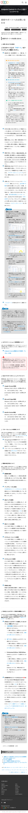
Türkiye (17, 792)
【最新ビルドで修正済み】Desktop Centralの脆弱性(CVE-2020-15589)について (14, 757)
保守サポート (17, 772)
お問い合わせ (7, 767)
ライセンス (24, 29)
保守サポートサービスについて (11, 727)
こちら (12, 70)
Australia (3, 787)
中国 (2, 788)
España (3, 791)
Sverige (17, 791)
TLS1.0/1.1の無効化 (7, 759)
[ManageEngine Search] (22, 2)
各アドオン (9, 639)
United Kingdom (18, 794)
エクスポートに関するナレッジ (15, 240)
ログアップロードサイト (17, 203)
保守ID (18, 85)
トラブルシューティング (15, 29)
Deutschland (4, 789)
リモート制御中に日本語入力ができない (11, 761)
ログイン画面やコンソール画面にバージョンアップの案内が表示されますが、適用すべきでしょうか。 (15, 706)
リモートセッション (20, 770)
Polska (16, 788)
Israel (2, 794)
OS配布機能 (10, 626)
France (2, 792)
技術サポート (24, 772)
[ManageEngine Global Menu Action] (25, 2)
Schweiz (17, 789)
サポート (21, 767)
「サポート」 (18, 48)
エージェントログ (14, 767)
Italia (16, 784)
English (2, 784)
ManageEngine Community (14, 82)
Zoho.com (4, 2)
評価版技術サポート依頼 (13, 63)
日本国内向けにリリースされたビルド (14, 489)
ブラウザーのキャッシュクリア (15, 172)
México (16, 785)
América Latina (4, 785)
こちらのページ (8, 302)
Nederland (17, 787)
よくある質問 (7, 29)
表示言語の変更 (13, 194)
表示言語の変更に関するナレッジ (16, 235)
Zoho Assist (14, 450)
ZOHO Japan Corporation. (11, 811)
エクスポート (20, 194)
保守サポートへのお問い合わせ (11, 717)
